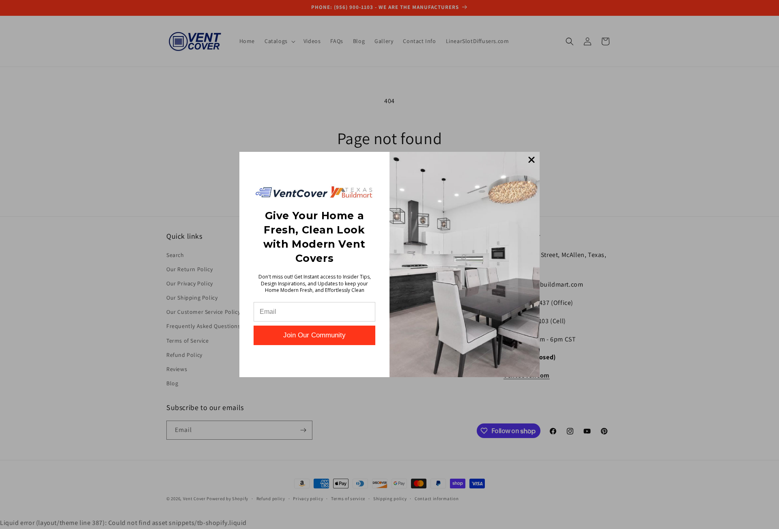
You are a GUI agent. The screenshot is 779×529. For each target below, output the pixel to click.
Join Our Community (314, 335)
